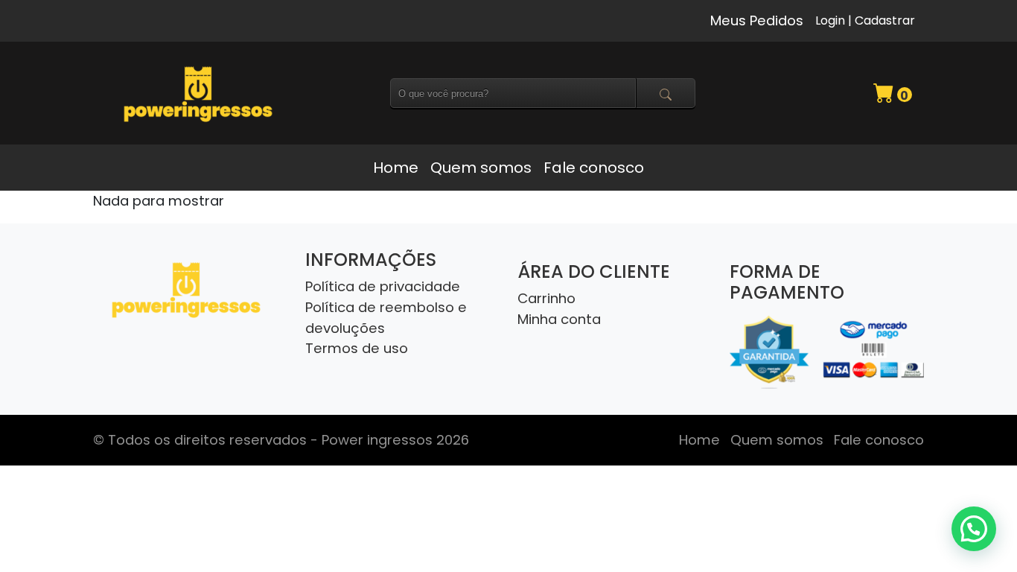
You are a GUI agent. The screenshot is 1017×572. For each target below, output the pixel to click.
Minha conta (559, 319)
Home (395, 167)
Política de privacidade (382, 286)
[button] (973, 528)
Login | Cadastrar (865, 20)
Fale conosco (593, 167)
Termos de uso (356, 348)
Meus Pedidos (756, 20)
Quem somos (481, 167)
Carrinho (546, 298)
